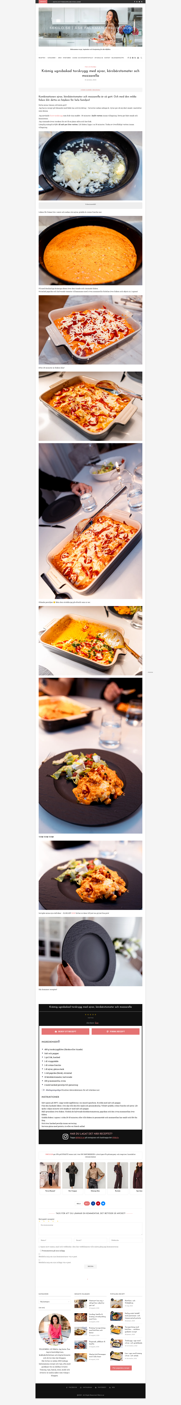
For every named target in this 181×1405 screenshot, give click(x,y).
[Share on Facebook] (93, 1203)
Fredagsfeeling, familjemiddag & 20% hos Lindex (70, 2)
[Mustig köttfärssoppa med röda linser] (80, 1357)
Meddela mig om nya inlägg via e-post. (55, 1262)
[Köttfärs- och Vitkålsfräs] (116, 1304)
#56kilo (115, 1137)
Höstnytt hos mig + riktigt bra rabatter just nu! (96, 1303)
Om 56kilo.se (98, 58)
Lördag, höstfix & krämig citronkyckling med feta (97, 1317)
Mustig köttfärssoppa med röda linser (97, 1356)
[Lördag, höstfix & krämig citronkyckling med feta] (80, 1317)
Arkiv (60, 58)
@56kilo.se (80, 1137)
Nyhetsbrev (67, 58)
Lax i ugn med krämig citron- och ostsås (133, 1355)
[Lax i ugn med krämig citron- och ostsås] (116, 1356)
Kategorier (51, 58)
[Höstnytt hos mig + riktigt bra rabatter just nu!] (80, 1304)
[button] (49, 1)
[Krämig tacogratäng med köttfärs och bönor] (80, 1331)
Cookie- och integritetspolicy (82, 58)
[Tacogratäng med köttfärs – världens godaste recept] (116, 1330)
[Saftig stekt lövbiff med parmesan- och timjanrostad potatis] (116, 1316)
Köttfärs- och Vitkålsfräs (130, 1302)
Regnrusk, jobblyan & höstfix (97, 1343)
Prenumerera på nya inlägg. (53, 1251)
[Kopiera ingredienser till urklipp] (59, 1041)
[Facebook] (134, 1)
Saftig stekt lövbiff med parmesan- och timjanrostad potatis (133, 1316)
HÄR (73, 913)
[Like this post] (88, 1203)
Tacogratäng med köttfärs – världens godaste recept (132, 1329)
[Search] (141, 58)
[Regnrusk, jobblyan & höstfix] (80, 1345)
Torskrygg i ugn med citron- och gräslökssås (133, 1342)
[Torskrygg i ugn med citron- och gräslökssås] (116, 1344)
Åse (96, 1023)
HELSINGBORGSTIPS (117, 58)
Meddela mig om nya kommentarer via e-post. (58, 1257)
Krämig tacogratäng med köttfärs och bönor (97, 1330)
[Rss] (141, 1)
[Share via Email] (103, 1203)
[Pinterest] (139, 1)
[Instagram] (136, 1)
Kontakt (107, 58)
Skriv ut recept (67, 1031)
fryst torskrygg (56, 116)
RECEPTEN (42, 58)
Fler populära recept (120, 1368)
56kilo (55, 1349)
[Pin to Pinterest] (98, 1203)
